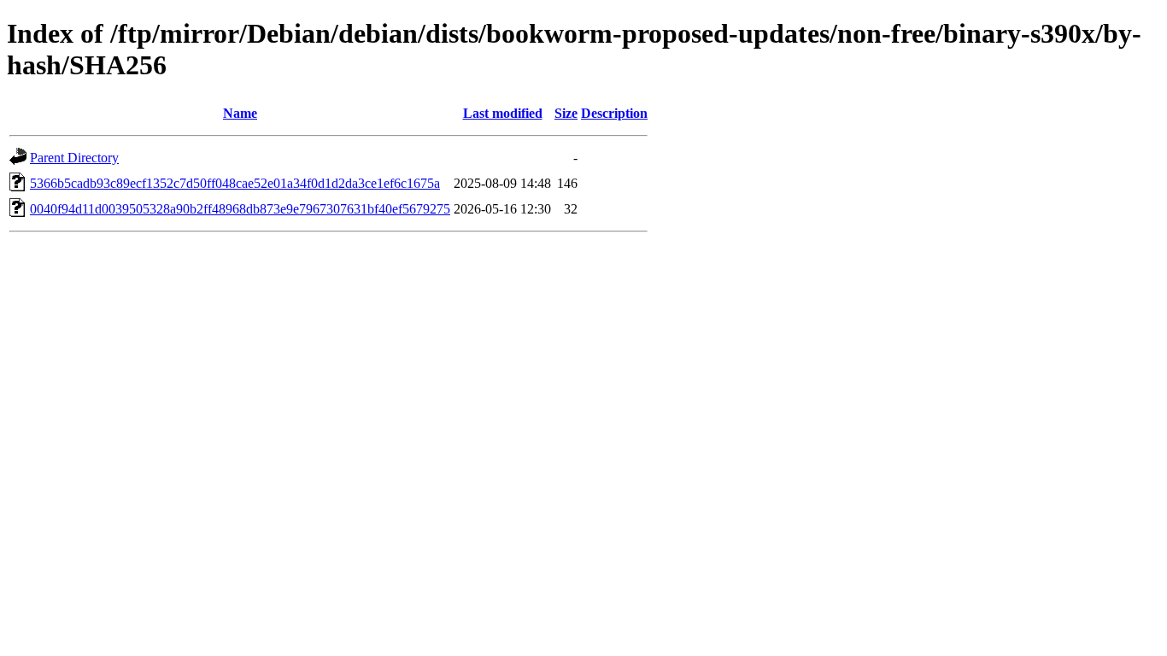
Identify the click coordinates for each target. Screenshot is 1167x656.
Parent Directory (74, 157)
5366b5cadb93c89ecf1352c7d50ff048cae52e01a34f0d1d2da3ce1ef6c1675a (235, 183)
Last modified (502, 113)
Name (240, 113)
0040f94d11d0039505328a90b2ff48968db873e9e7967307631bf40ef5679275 (240, 209)
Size (566, 113)
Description (614, 113)
